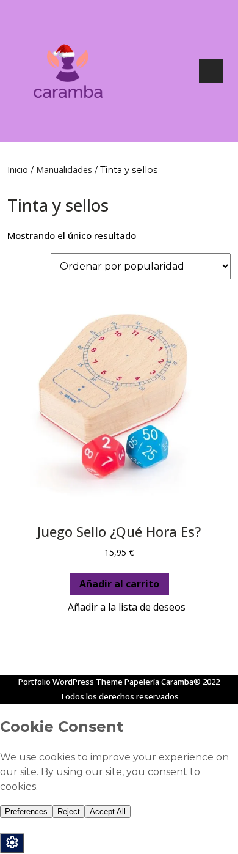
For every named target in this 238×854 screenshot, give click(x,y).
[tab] (211, 71)
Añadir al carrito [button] (119, 584)
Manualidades (64, 169)
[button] (119, 607)
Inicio (17, 169)
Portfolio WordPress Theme (70, 681)
